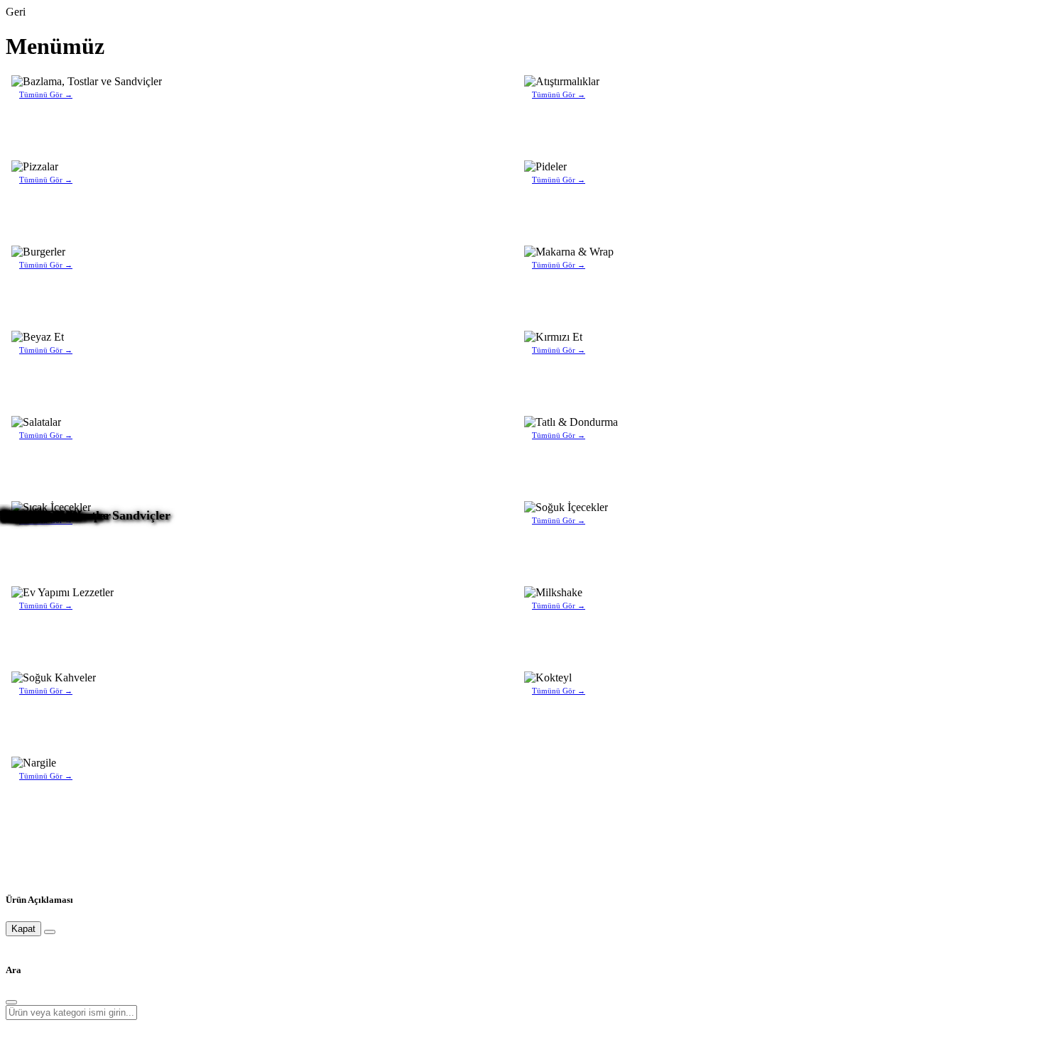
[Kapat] (49, 932)
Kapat (23, 928)
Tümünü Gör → (45, 94)
